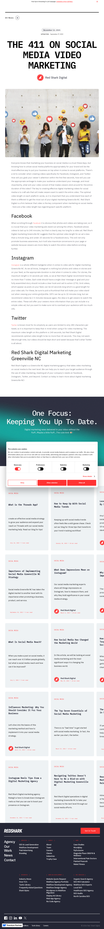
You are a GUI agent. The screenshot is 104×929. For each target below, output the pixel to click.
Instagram (15, 265)
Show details (87, 476)
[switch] (40, 469)
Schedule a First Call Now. (64, 1)
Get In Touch (90, 831)
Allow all (82, 483)
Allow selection (52, 483)
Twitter (14, 325)
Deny (22, 483)
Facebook (37, 223)
